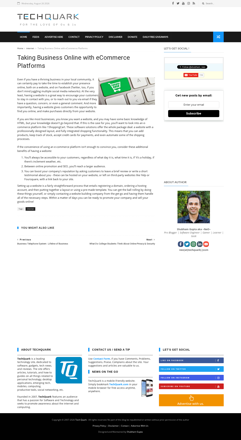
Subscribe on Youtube (175, 386)
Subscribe (193, 113)
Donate (132, 37)
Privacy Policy (94, 37)
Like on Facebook (172, 360)
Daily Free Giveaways (155, 37)
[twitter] (178, 3)
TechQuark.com (118, 384)
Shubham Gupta (135, 431)
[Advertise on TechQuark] (191, 405)
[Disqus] (86, 294)
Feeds (35, 37)
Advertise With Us (139, 425)
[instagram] (188, 3)
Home (23, 37)
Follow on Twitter (173, 369)
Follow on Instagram (175, 377)
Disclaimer (115, 37)
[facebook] (173, 3)
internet (30, 48)
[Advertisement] (159, 19)
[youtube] (183, 3)
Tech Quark (81, 419)
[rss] (194, 3)
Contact (74, 37)
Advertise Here (54, 37)
